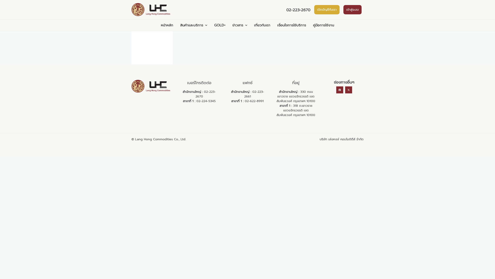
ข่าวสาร (237, 25)
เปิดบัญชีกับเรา (327, 9)
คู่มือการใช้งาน (323, 25)
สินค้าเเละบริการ (191, 25)
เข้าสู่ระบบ (352, 9)
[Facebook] (339, 89)
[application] (205, 25)
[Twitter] (348, 89)
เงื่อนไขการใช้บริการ (291, 25)
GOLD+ (219, 25)
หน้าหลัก (167, 25)
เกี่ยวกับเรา (262, 25)
